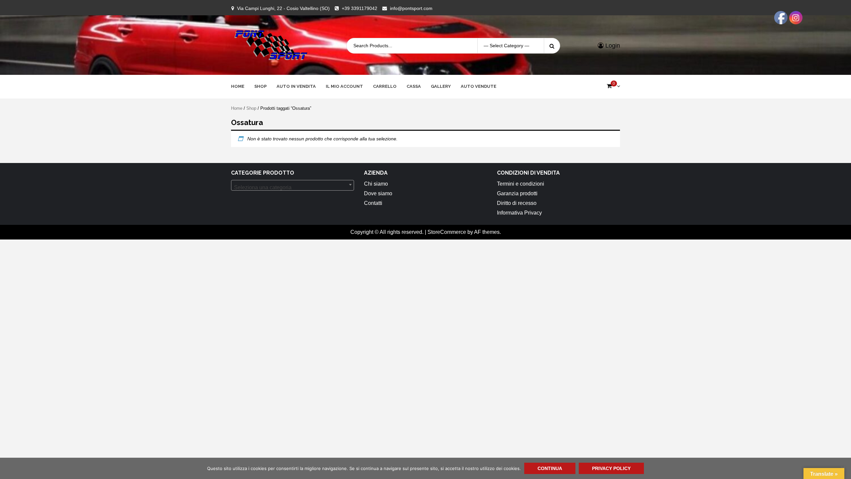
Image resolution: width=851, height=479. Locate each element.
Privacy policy (611, 468)
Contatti (373, 203)
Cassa (414, 86)
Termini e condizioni (520, 184)
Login (612, 45)
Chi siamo (376, 184)
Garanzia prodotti (517, 193)
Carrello (385, 86)
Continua (550, 468)
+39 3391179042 (359, 8)
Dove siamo (378, 193)
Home (237, 86)
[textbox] (292, 187)
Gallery (441, 86)
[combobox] (292, 185)
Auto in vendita (296, 86)
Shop (260, 86)
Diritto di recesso (517, 203)
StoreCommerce (446, 232)
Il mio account (344, 86)
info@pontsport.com (411, 8)
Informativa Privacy (519, 213)
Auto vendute (478, 86)
